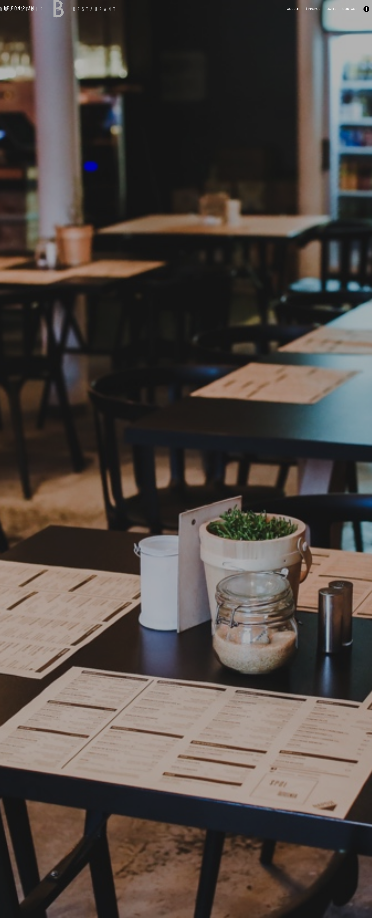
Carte (331, 9)
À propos (313, 9)
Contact (349, 9)
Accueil (293, 9)
